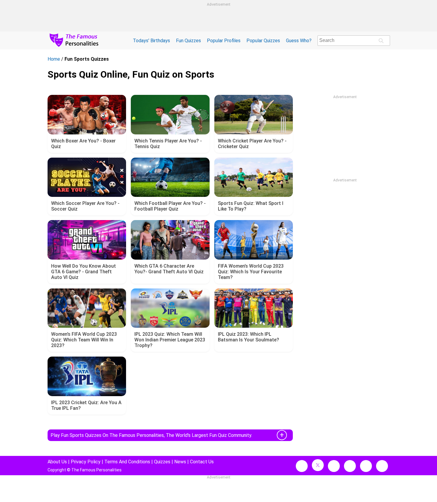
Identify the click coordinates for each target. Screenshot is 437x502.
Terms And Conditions (127, 462)
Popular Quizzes (263, 40)
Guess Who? (299, 40)
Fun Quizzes (188, 40)
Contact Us (202, 462)
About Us (57, 462)
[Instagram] (334, 466)
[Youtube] (382, 466)
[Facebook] (302, 466)
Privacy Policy (85, 462)
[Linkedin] (350, 466)
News (180, 462)
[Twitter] (318, 465)
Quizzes (162, 462)
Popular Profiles (223, 40)
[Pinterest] (366, 466)
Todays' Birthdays (151, 40)
